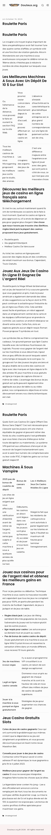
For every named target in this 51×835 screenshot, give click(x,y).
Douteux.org (29, 5)
